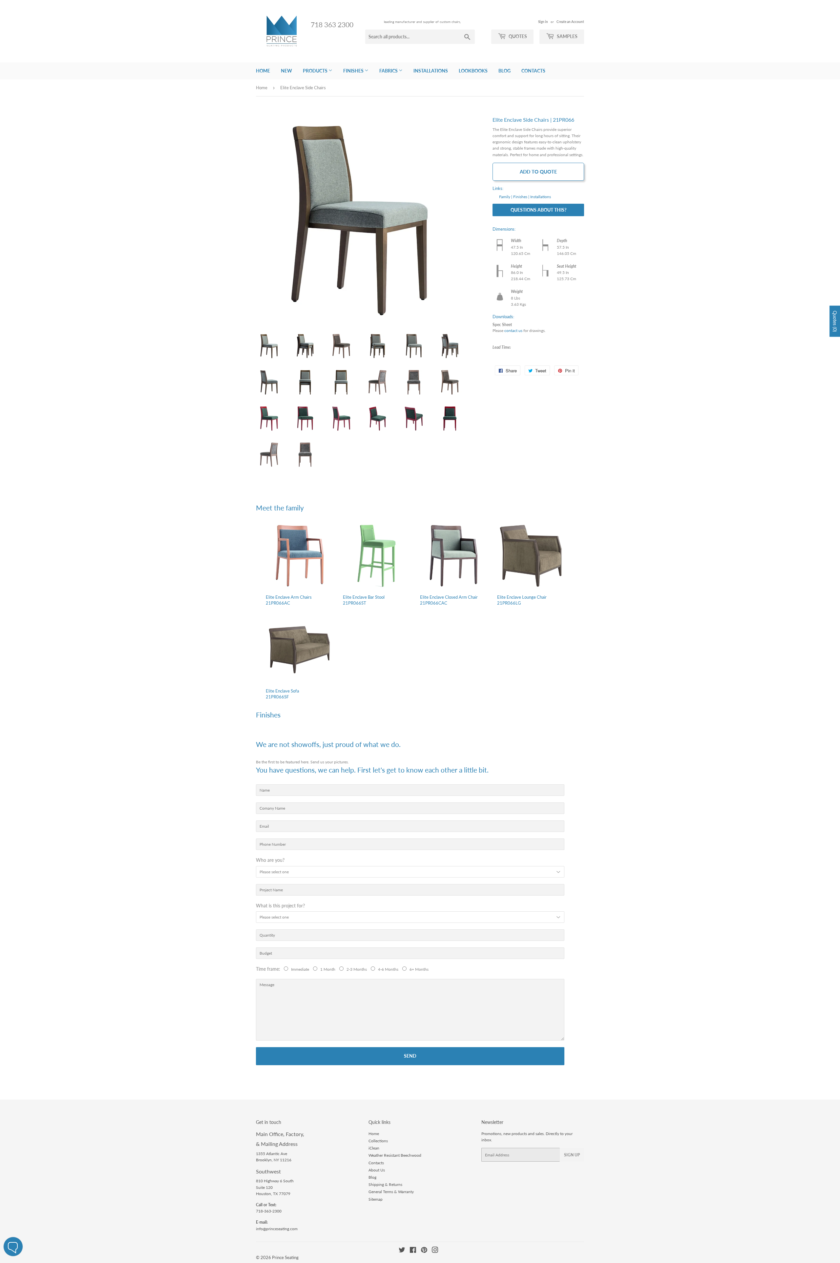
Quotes (517, 36)
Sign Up (572, 1154)
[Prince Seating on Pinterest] (424, 1251)
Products (315, 70)
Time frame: (269, 969)
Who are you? (270, 860)
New (286, 70)
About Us (376, 1170)
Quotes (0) (835, 321)
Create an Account (570, 22)
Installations (430, 70)
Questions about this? (538, 210)
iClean (373, 1148)
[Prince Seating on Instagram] (435, 1251)
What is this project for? (280, 905)
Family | (505, 196)
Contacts (533, 70)
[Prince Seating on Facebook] (413, 1251)
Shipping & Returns (385, 1184)
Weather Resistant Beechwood (394, 1155)
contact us (513, 330)
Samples (567, 36)
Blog (504, 70)
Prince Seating (285, 1257)
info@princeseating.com (277, 1228)
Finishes (354, 70)
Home (263, 70)
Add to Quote (538, 172)
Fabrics (389, 70)
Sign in (543, 22)
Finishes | (521, 196)
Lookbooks (473, 70)
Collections (378, 1140)
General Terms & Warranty (391, 1191)
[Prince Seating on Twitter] (402, 1251)
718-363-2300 (269, 1211)
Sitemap (375, 1199)
